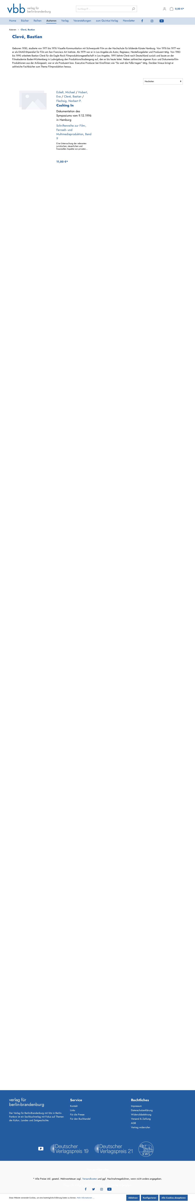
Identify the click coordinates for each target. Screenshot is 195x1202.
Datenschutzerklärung (142, 1110)
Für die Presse (77, 1114)
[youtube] (164, 21)
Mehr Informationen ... (85, 1197)
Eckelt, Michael (65, 92)
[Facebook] (144, 21)
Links (72, 1110)
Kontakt (74, 1106)
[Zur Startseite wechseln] (29, 8)
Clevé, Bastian (72, 96)
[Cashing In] (33, 100)
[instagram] (154, 21)
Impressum (136, 1106)
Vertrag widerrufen (140, 1127)
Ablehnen (133, 1197)
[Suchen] (133, 9)
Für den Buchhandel (80, 1119)
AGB (133, 1123)
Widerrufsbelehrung (141, 1114)
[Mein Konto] (164, 9)
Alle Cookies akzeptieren (173, 1197)
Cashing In (65, 105)
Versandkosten (89, 1178)
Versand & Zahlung (141, 1119)
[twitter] (94, 1189)
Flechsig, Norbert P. (69, 101)
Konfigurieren (149, 1197)
